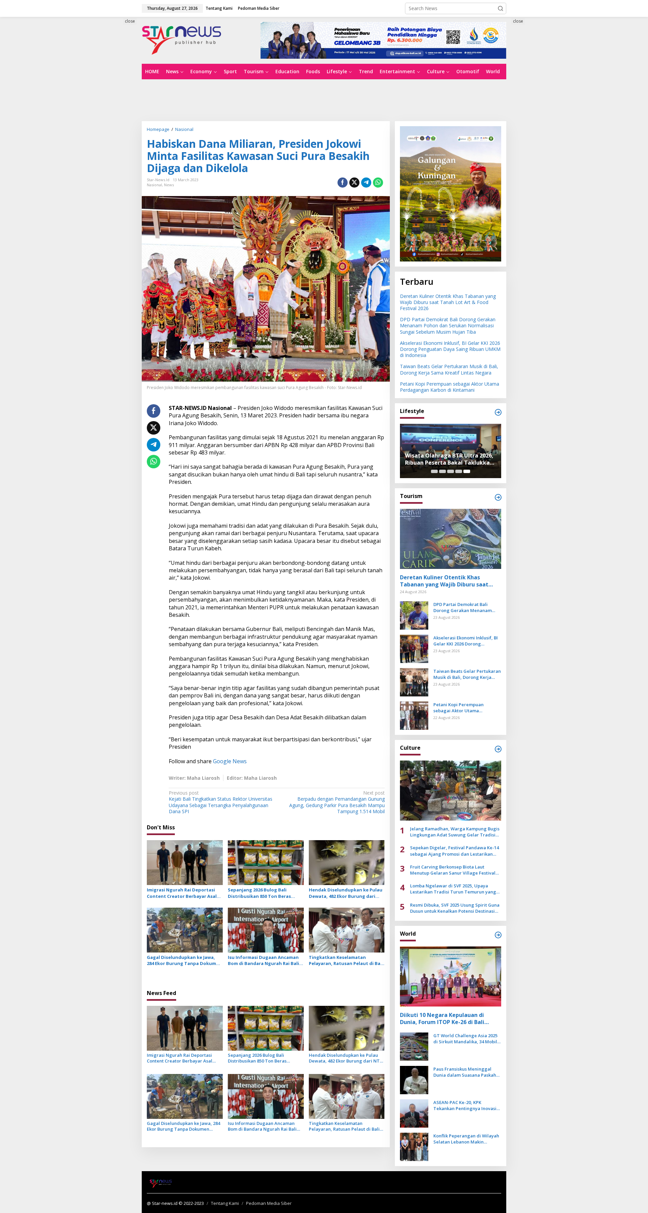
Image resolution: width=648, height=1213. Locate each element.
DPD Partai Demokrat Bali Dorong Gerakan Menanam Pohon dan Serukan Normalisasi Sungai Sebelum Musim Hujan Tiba (447, 325)
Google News (230, 761)
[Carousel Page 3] (450, 471)
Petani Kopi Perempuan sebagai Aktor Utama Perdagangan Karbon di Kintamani (449, 387)
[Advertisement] (111, 141)
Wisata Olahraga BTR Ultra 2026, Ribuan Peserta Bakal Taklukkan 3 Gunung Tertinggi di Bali (449, 459)
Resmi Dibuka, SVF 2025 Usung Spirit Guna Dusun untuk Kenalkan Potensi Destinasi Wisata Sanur (455, 908)
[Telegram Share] (366, 182)
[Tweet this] (354, 182)
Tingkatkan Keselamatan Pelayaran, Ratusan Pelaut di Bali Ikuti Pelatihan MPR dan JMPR (346, 960)
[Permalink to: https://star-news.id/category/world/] (498, 935)
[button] (500, 8)
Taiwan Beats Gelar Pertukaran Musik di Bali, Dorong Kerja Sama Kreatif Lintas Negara (449, 369)
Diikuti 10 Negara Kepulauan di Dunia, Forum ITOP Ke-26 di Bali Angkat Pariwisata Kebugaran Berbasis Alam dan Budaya (442, 1019)
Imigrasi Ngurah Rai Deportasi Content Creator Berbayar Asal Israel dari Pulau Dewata (182, 893)
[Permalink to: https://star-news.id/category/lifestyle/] (498, 412)
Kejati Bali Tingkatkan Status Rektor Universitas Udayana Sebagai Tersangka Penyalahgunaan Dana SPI (220, 802)
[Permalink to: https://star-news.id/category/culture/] (498, 749)
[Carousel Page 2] (442, 471)
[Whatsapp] (378, 182)
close (130, 21)
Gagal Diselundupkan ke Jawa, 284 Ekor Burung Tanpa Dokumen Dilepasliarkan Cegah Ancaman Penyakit (184, 960)
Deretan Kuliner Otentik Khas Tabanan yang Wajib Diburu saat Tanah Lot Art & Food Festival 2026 (448, 302)
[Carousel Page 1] (434, 471)
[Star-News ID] (182, 39)
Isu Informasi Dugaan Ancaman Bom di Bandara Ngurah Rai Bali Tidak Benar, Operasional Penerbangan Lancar (263, 960)
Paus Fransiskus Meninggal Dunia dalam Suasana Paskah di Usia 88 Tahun (464, 1072)
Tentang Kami (225, 1203)
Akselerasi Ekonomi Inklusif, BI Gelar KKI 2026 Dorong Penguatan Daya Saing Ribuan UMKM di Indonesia (450, 349)
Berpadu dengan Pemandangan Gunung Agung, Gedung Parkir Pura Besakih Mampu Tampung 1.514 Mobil (336, 802)
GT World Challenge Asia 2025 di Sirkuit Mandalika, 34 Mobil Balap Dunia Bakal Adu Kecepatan (465, 1038)
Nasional (154, 184)
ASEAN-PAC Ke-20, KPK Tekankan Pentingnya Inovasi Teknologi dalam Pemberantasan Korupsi (464, 1105)
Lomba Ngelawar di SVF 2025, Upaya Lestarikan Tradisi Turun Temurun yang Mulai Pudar (453, 889)
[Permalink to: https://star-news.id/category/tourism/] (498, 497)
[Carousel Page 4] (458, 471)
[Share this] (343, 182)
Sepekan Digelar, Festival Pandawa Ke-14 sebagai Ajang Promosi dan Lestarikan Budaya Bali (454, 851)
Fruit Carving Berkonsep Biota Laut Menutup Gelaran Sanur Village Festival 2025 (452, 870)
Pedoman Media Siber (269, 1203)
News (169, 184)
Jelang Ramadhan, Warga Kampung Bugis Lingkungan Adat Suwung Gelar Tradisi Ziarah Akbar (455, 832)
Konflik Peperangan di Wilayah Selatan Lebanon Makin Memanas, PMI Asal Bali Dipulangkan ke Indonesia (466, 1139)
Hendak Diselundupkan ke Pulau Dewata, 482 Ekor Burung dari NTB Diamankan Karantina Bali (345, 893)
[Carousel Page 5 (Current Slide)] (466, 471)
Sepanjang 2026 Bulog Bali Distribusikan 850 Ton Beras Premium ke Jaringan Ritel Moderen (259, 893)
